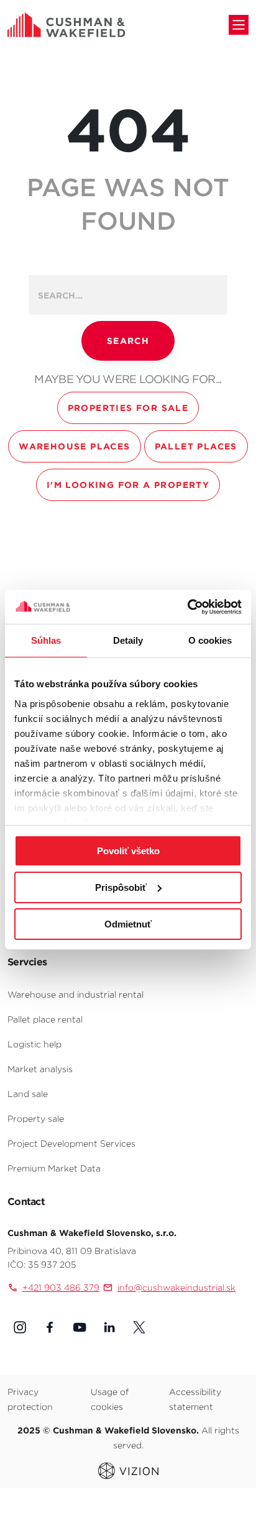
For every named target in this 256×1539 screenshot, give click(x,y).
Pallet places (196, 446)
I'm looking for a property (128, 484)
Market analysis (40, 1069)
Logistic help (34, 1044)
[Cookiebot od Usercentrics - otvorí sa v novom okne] (187, 606)
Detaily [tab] (128, 640)
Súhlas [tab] (46, 640)
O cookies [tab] (210, 640)
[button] (19, 1327)
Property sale (35, 1118)
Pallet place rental (45, 1019)
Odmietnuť (128, 923)
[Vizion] (128, 1470)
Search (128, 340)
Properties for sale (128, 407)
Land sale (27, 1093)
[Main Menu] (239, 25)
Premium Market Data (54, 1168)
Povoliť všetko (128, 851)
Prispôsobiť (121, 887)
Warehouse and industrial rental (75, 994)
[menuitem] (128, 993)
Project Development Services (71, 1143)
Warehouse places (74, 446)
